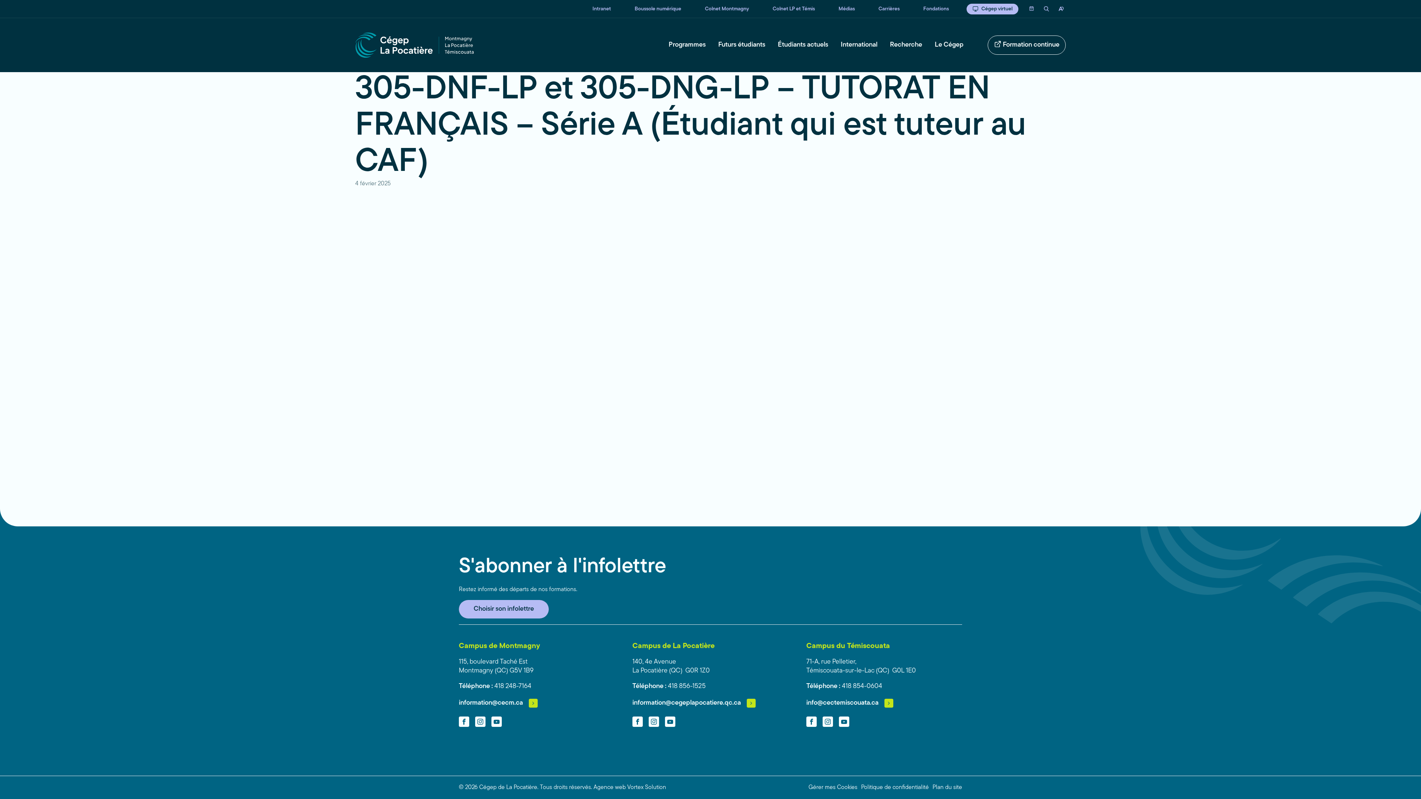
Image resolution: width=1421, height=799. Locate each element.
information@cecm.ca (491, 703)
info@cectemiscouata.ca (842, 703)
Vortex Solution (646, 787)
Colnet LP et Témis (794, 9)
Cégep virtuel (996, 9)
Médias (847, 9)
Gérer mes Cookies (833, 787)
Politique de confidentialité (895, 787)
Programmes (687, 45)
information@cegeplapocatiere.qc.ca (686, 703)
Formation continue (1031, 45)
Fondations (936, 9)
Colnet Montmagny (727, 9)
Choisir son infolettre (504, 609)
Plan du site (947, 787)
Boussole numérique (658, 9)
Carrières (889, 9)
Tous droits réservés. (566, 787)
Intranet (601, 9)
